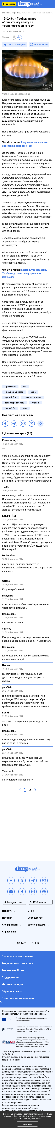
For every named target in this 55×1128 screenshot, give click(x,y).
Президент (10, 386)
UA (13, 37)
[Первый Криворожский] (30, 4)
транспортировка (33, 397)
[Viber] (23, 423)
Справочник (9, 931)
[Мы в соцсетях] (11, 880)
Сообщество (35, 917)
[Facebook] (5, 423)
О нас (31, 910)
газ (24, 386)
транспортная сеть (14, 403)
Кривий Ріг (10, 408)
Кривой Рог (10, 397)
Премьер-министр (14, 392)
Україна (35, 403)
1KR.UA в (17, 44)
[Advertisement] (27, 826)
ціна (25, 408)
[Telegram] (14, 423)
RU (19, 37)
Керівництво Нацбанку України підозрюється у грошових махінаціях (24, 273)
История (7, 917)
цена (33, 392)
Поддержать (9, 4)
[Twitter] (32, 423)
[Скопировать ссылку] (40, 423)
